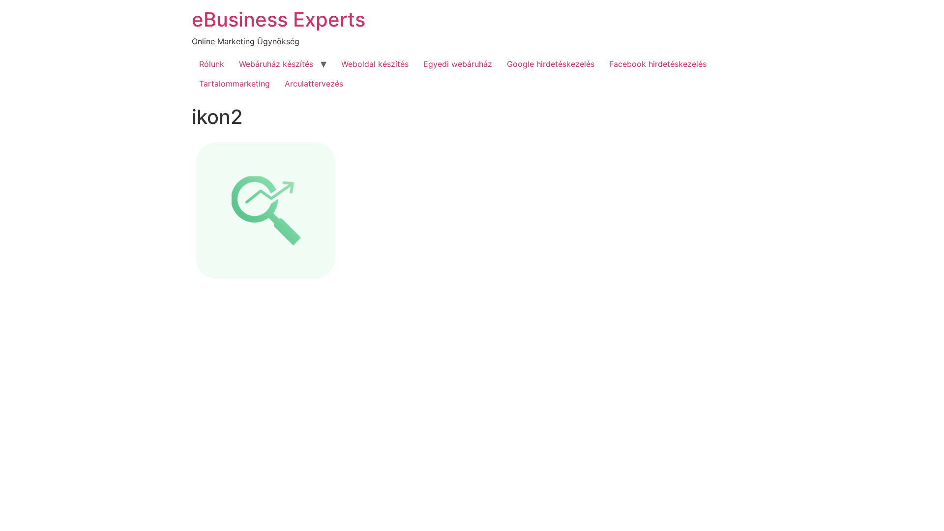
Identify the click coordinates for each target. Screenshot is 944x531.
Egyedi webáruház (457, 64)
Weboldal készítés (375, 64)
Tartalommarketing (234, 83)
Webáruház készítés (276, 64)
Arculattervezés (314, 83)
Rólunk (211, 64)
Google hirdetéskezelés (550, 64)
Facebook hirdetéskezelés (658, 64)
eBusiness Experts (278, 19)
